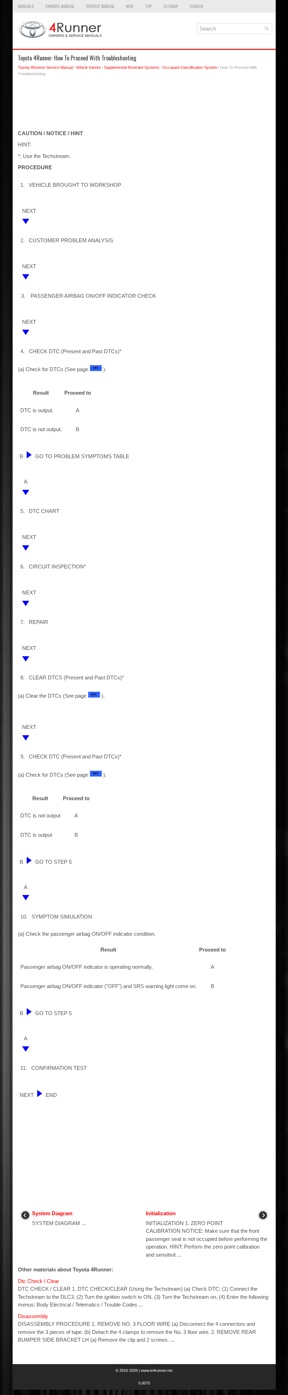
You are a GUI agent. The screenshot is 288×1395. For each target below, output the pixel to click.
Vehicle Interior (88, 67)
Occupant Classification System (190, 67)
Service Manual (100, 6)
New (129, 6)
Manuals (26, 6)
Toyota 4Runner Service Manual (45, 67)
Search (196, 6)
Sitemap (170, 6)
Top (148, 6)
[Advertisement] (144, 105)
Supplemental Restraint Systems (131, 67)
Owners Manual (60, 6)
